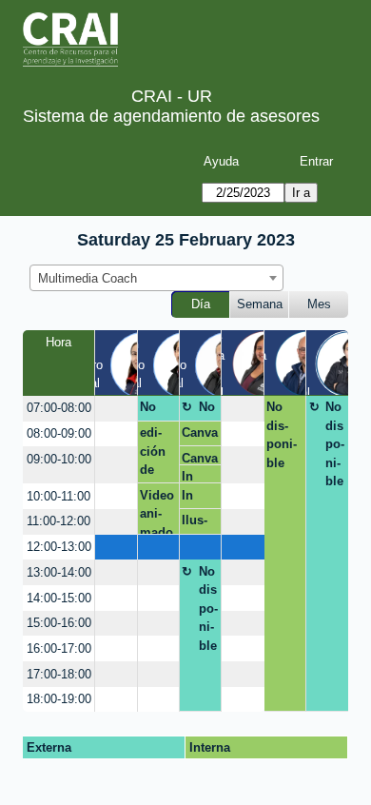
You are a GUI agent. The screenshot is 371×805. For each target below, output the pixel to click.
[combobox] (156, 278)
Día (200, 304)
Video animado (157, 511)
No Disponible (155, 410)
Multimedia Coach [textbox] (87, 278)
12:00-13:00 (59, 547)
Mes (319, 304)
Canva (200, 432)
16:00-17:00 (59, 648)
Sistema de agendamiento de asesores (171, 116)
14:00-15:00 (59, 598)
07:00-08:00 (59, 408)
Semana (260, 304)
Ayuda (221, 161)
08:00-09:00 (59, 433)
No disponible (208, 410)
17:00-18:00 (59, 674)
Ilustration (194, 523)
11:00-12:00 (58, 521)
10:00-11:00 (58, 496)
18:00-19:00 (59, 699)
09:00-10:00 (59, 459)
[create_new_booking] (115, 409)
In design (194, 476)
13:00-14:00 (59, 572)
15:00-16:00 (59, 623)
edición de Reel (153, 454)
